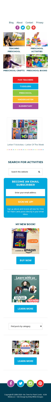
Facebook (10, 383)
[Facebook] (17, 28)
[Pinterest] (34, 28)
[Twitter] (23, 28)
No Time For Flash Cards (25, 11)
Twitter (20, 383)
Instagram (30, 383)
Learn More (25, 361)
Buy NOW (25, 260)
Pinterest (40, 383)
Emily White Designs (35, 397)
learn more (25, 308)
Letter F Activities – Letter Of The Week (25, 145)
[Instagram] (28, 28)
